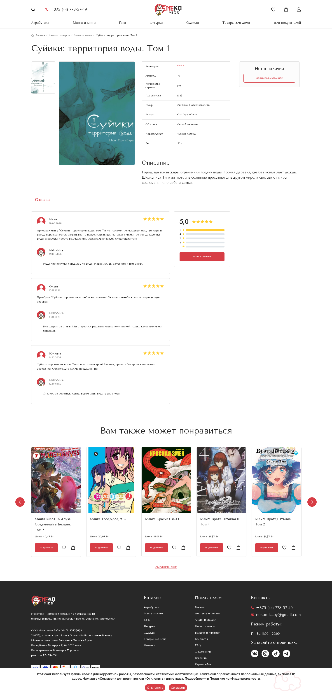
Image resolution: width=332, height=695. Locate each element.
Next (312, 502)
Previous (20, 502)
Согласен (178, 687)
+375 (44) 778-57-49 (68, 9)
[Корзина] (286, 9)
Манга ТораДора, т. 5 (108, 519)
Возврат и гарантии (207, 632)
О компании (203, 651)
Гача (122, 22)
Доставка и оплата (207, 613)
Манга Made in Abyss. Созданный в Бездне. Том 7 (53, 524)
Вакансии (201, 658)
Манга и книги (84, 22)
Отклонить (155, 687)
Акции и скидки (205, 619)
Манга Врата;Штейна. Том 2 (273, 521)
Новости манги (205, 626)
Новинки (149, 645)
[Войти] (273, 9)
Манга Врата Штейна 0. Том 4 (220, 521)
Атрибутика (40, 22)
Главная (199, 607)
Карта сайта (203, 664)
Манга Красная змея (162, 519)
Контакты (201, 639)
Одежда (192, 22)
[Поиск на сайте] (33, 9)
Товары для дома (236, 22)
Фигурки (156, 22)
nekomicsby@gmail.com (278, 615)
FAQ (198, 645)
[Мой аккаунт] (299, 9)
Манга (180, 65)
